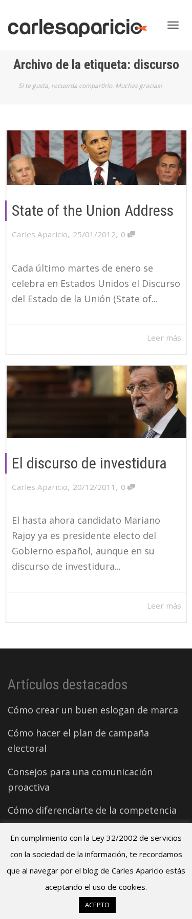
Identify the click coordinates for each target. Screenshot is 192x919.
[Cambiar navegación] (173, 25)
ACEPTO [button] (97, 904)
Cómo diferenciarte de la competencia (92, 810)
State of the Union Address (93, 210)
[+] (96, 157)
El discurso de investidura (89, 463)
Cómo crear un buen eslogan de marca (93, 710)
